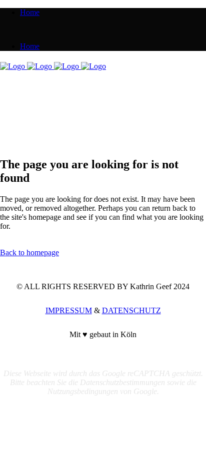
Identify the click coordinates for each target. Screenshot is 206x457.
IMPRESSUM (69, 310)
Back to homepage (29, 252)
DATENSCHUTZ (131, 310)
